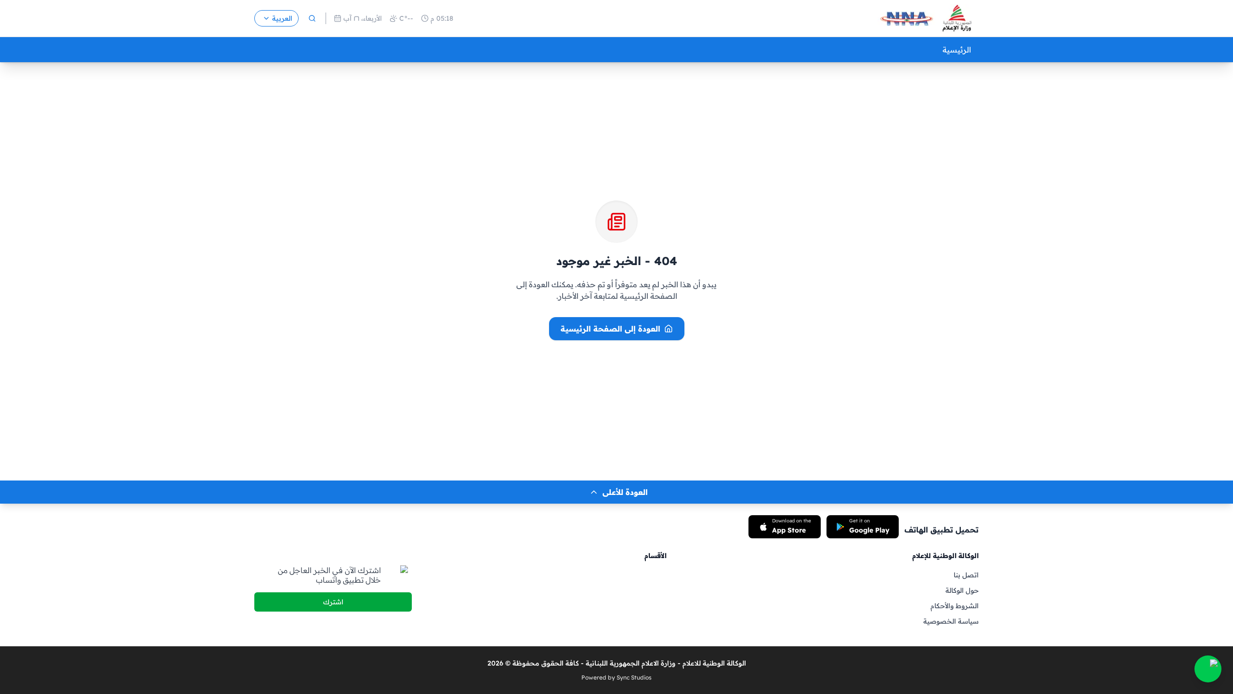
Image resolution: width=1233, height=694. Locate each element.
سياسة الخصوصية (951, 621)
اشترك (333, 602)
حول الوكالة (962, 590)
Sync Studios (634, 677)
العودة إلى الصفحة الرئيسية (610, 329)
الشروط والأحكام (955, 605)
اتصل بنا (966, 575)
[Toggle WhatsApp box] (1207, 668)
